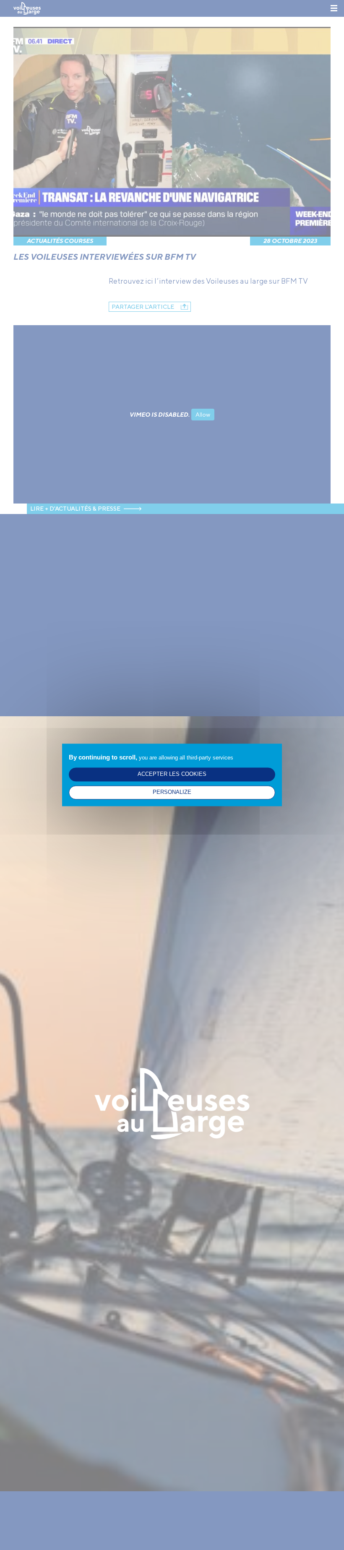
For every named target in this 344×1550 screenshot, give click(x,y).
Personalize (172, 793)
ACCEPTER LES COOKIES (172, 774)
